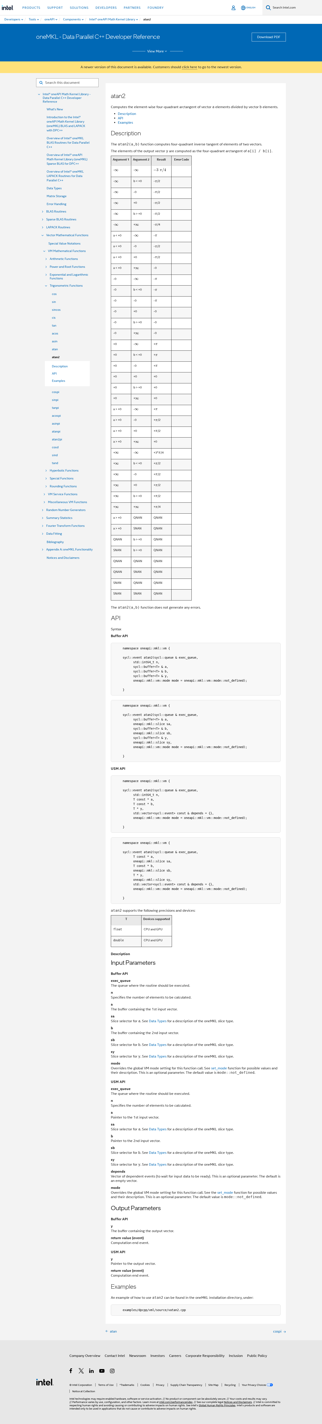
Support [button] (55, 8)
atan (55, 349)
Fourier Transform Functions (65, 526)
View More (155, 51)
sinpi (55, 400)
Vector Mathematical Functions (67, 235)
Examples (125, 122)
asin (54, 341)
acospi (56, 416)
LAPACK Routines (58, 227)
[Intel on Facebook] (71, 1372)
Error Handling (56, 204)
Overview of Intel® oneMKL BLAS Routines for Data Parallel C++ (68, 142)
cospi (55, 392)
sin (54, 302)
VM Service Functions (63, 494)
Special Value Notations (64, 243)
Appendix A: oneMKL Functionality (69, 549)
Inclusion (236, 1356)
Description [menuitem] (60, 366)
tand (55, 463)
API (120, 118)
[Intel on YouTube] (102, 1372)
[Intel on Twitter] (81, 1372)
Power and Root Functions (67, 267)
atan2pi (57, 439)
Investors (157, 1356)
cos (54, 294)
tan (54, 325)
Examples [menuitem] (58, 381)
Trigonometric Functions (66, 286)
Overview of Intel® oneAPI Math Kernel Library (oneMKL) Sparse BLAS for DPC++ (67, 159)
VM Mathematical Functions (67, 251)
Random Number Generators (66, 510)
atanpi (56, 431)
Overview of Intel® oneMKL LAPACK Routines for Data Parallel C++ (65, 176)
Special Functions (62, 478)
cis (54, 318)
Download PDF (268, 37)
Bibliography (55, 542)
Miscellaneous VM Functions (67, 502)
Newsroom (137, 1356)
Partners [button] (132, 8)
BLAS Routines (56, 211)
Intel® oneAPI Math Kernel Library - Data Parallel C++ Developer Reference (67, 98)
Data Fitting (54, 534)
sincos (56, 310)
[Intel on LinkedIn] (91, 1372)
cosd (55, 447)
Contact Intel (115, 1356)
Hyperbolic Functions (64, 470)
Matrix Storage (57, 196)
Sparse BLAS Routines (61, 219)
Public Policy (257, 1356)
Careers (175, 1356)
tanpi (55, 408)
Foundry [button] (156, 8)
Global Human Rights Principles (217, 1405)
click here (189, 67)
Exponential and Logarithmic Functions (69, 276)
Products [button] (31, 8)
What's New (55, 109)
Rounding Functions (63, 486)
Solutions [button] (79, 8)
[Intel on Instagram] (112, 1372)
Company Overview (84, 1356)
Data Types (54, 188)
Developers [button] (106, 8)
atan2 (56, 357)
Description (127, 114)
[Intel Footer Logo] (45, 1382)
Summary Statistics (59, 518)
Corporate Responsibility (205, 1356)
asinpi (56, 423)
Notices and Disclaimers (63, 558)
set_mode (219, 1068)
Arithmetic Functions (64, 259)
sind (55, 455)
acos (55, 333)
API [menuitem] (54, 373)
